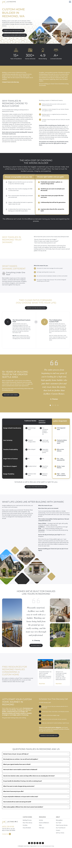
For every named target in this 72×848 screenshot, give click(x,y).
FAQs (40, 825)
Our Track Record (60, 828)
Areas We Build (27, 828)
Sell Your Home (60, 833)
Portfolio (25, 825)
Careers (58, 830)
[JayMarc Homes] (9, 2)
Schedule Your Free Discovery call (13, 30)
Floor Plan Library (27, 822)
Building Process (27, 820)
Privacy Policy (39, 846)
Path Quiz (41, 828)
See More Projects (36, 645)
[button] (50, 405)
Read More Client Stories (11, 394)
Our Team (58, 822)
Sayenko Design (51, 846)
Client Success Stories (62, 825)
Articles (41, 820)
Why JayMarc (59, 820)
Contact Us (5, 834)
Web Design (45, 846)
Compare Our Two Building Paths (36, 308)
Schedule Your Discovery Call (49, 735)
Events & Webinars (44, 822)
